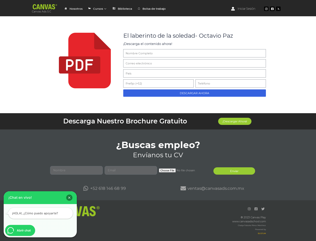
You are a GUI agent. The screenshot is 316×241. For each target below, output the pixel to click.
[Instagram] (266, 9)
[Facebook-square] (272, 9)
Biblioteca (125, 8)
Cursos (98, 8)
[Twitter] (263, 209)
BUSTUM (262, 233)
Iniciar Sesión (246, 8)
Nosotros (76, 8)
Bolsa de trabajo (154, 8)
